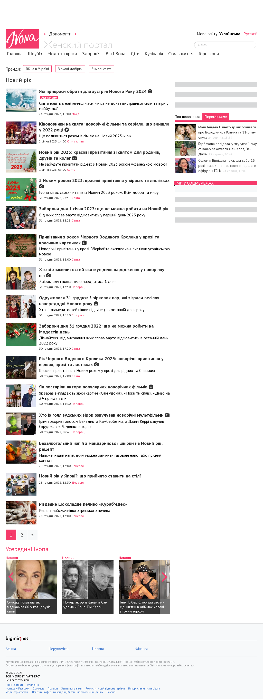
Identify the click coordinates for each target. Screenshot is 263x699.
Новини (68, 558)
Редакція (33, 685)
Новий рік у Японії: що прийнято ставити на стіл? (90, 476)
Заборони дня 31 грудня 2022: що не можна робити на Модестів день (96, 329)
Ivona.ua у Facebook (17, 688)
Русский (250, 33)
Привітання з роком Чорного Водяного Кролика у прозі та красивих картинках (99, 240)
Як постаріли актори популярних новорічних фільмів (94, 387)
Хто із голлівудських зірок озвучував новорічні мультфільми (102, 415)
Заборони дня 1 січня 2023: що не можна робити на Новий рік (103, 209)
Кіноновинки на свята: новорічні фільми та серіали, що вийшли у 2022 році (104, 127)
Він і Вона (115, 53)
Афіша (11, 648)
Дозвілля (78, 482)
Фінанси (141, 648)
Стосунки (78, 315)
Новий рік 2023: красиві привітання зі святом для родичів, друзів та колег (99, 155)
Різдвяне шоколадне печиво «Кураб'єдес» (83, 504)
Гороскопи (209, 53)
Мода (76, 114)
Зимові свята (101, 68)
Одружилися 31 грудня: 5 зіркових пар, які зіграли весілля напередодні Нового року (99, 301)
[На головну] (78, 45)
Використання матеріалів (144, 688)
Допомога (38, 688)
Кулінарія (154, 53)
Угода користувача (17, 692)
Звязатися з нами (71, 688)
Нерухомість (58, 648)
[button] (11, 585)
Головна (15, 53)
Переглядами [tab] (215, 116)
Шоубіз (35, 53)
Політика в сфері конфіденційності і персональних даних (67, 692)
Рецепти (78, 466)
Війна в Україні (37, 68)
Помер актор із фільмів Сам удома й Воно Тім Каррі (85, 604)
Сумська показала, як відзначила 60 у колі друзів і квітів (29, 607)
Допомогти (60, 34)
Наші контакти (15, 685)
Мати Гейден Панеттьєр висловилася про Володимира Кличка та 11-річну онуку (227, 132)
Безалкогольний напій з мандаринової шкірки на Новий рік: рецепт (101, 446)
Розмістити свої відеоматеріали (105, 688)
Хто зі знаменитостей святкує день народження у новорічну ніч (101, 272)
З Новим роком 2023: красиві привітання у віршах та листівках (104, 180)
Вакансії (111, 692)
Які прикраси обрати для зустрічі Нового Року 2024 (93, 93)
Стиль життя (180, 53)
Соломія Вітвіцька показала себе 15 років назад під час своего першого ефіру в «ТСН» (227, 165)
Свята (71, 169)
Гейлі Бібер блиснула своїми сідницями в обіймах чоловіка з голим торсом (143, 607)
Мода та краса (62, 53)
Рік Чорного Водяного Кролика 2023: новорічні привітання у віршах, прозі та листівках (101, 361)
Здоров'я (91, 53)
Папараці (78, 287)
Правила (53, 688)
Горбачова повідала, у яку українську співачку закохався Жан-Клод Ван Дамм (227, 148)
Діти (134, 53)
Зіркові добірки (70, 68)
